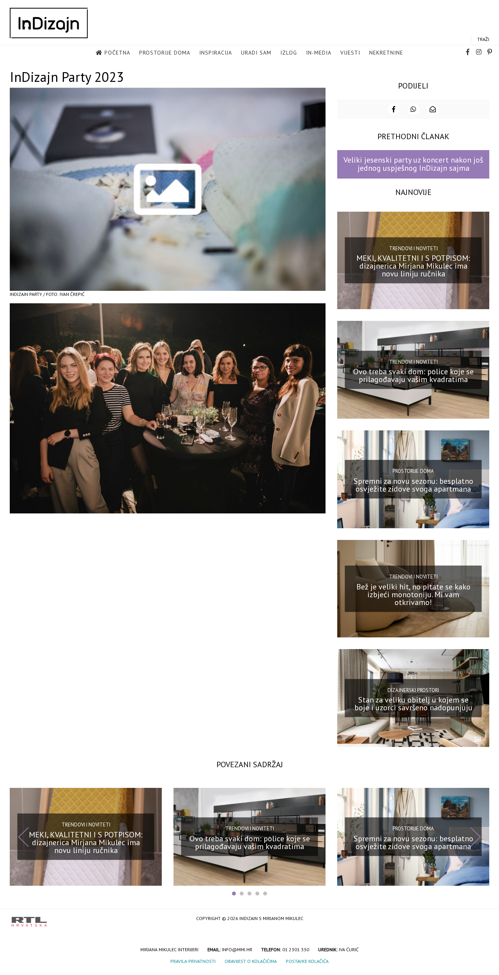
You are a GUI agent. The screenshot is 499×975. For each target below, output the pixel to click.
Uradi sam (256, 52)
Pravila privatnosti (193, 961)
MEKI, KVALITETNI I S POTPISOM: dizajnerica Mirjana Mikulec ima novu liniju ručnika (413, 266)
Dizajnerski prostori (413, 690)
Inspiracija (215, 52)
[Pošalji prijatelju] (433, 109)
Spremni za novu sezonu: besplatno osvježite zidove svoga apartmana (413, 485)
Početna (117, 52)
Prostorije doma (164, 52)
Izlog (288, 52)
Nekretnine (386, 52)
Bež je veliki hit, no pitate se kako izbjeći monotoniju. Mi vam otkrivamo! (413, 594)
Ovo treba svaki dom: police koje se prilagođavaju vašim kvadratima (413, 375)
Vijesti (350, 52)
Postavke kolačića (307, 961)
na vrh (479, 919)
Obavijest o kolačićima (251, 961)
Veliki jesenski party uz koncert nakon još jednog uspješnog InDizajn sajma (413, 164)
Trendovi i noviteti (413, 248)
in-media (318, 52)
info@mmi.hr (237, 949)
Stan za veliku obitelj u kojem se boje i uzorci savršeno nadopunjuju (413, 704)
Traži (483, 39)
